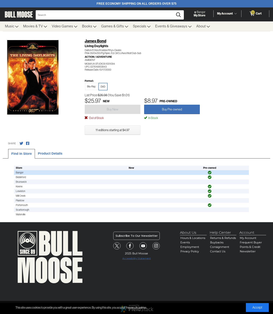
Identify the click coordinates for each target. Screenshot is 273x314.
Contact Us (217, 251)
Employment (189, 247)
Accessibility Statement (136, 258)
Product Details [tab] (50, 153)
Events (185, 242)
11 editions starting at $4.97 (112, 130)
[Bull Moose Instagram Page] (156, 246)
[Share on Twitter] (21, 143)
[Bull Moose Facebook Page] (130, 246)
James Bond (95, 41)
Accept (257, 307)
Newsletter (248, 251)
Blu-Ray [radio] (91, 86)
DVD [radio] (103, 86)
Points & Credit (250, 247)
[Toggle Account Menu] (235, 14)
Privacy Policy (189, 251)
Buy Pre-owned (172, 109)
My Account (225, 13)
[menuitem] (12, 26)
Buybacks (216, 242)
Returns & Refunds (223, 238)
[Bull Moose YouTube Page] (143, 246)
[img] (210, 173)
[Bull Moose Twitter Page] (117, 246)
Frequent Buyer (251, 242)
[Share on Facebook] (27, 143)
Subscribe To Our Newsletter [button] (137, 235)
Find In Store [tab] (21, 154)
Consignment (219, 247)
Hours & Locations (192, 238)
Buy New (112, 109)
